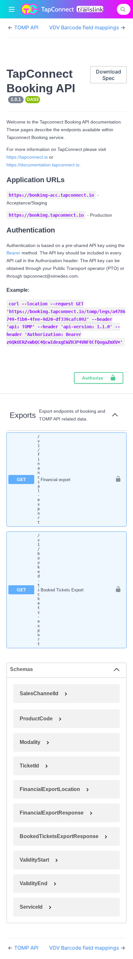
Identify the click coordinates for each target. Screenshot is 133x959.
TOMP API (26, 27)
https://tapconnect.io (27, 157)
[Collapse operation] (115, 415)
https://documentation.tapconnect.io (42, 164)
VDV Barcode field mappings (84, 27)
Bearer (13, 252)
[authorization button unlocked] (118, 479)
